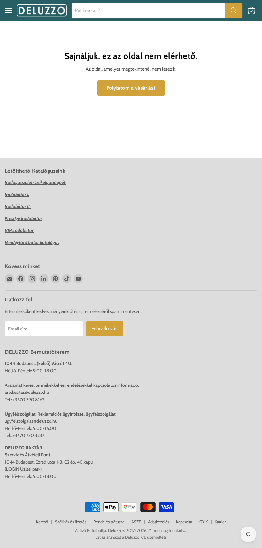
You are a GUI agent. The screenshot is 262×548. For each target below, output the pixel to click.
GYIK (203, 521)
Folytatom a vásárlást (131, 88)
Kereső (42, 521)
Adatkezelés (158, 521)
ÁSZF (136, 521)
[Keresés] (233, 10)
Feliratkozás (104, 328)
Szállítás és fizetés (70, 521)
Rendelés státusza (108, 521)
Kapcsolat (184, 521)
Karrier (220, 521)
